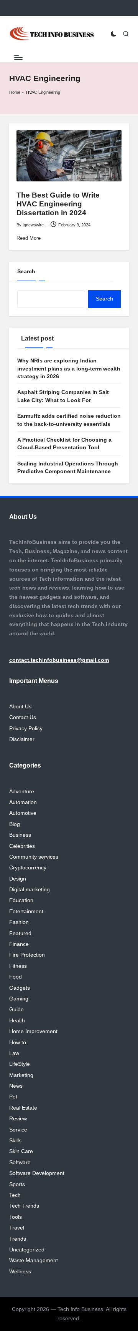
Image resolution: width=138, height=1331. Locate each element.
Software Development (36, 1173)
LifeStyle (19, 1064)
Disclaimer (21, 739)
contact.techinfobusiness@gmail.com (59, 660)
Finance (19, 944)
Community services (33, 857)
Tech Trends (24, 1206)
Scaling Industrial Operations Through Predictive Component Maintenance (67, 467)
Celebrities (22, 846)
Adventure (21, 791)
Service (18, 1130)
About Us (20, 707)
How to (17, 1042)
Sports (17, 1184)
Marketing (21, 1075)
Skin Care (21, 1151)
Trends (17, 1239)
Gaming (18, 999)
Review (18, 1119)
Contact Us (22, 717)
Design (17, 879)
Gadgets (19, 988)
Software (20, 1162)
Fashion (19, 922)
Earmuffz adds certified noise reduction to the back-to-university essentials (69, 420)
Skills (15, 1140)
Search (26, 271)
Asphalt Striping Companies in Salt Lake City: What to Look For (63, 396)
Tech (15, 1195)
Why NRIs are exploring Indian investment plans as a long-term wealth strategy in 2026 (68, 368)
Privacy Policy (26, 728)
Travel (16, 1228)
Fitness (18, 966)
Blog (14, 824)
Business (20, 835)
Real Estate (23, 1108)
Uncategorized (26, 1250)
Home (14, 92)
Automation (23, 802)
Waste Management (33, 1260)
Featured (20, 933)
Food (15, 977)
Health (17, 1021)
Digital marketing (29, 889)
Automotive (22, 813)
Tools (15, 1217)
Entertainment (26, 911)
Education (21, 900)
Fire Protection (27, 955)
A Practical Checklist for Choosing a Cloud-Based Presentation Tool (64, 443)
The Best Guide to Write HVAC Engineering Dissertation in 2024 (58, 204)
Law (14, 1053)
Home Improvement (33, 1031)
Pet (13, 1097)
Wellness (20, 1272)
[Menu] (18, 57)
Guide (16, 1009)
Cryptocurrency (27, 868)
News (16, 1086)
